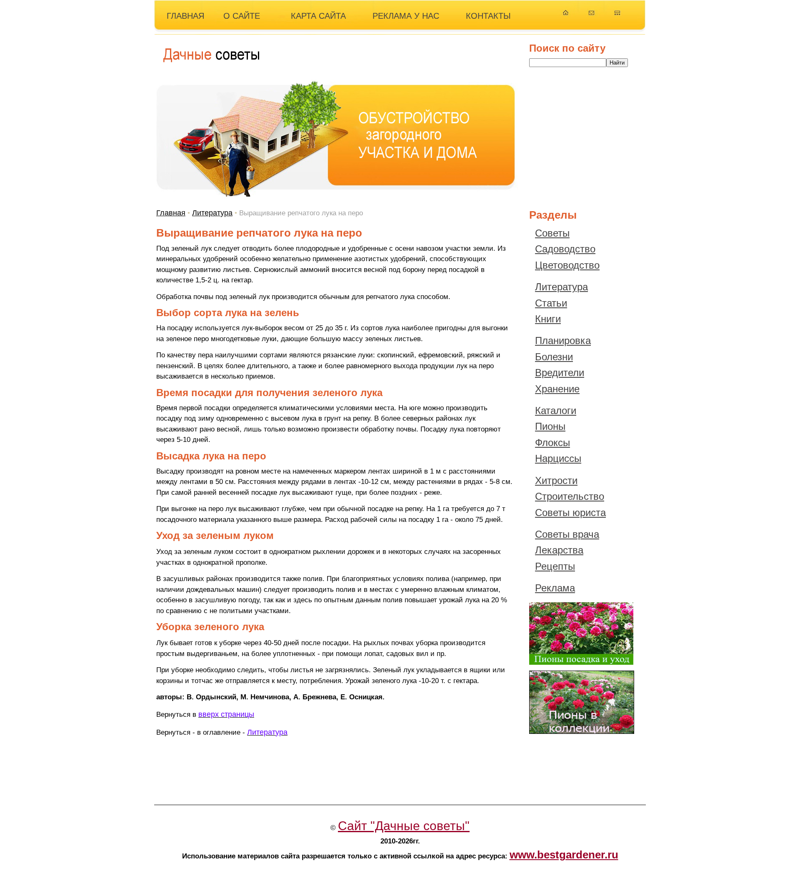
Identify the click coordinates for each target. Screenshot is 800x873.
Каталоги (555, 410)
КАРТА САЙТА (318, 15)
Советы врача (567, 534)
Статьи (551, 303)
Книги (548, 318)
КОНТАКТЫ (488, 15)
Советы (552, 233)
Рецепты (555, 566)
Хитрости (556, 480)
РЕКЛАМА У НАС (405, 15)
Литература (212, 213)
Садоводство (565, 248)
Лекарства (559, 550)
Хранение (557, 388)
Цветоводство (567, 265)
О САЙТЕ (241, 15)
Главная (170, 213)
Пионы (550, 426)
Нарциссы (558, 458)
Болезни (554, 356)
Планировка (563, 340)
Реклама (555, 588)
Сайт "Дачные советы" (404, 826)
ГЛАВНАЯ (185, 15)
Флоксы (552, 442)
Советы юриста (570, 512)
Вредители (559, 372)
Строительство (569, 496)
